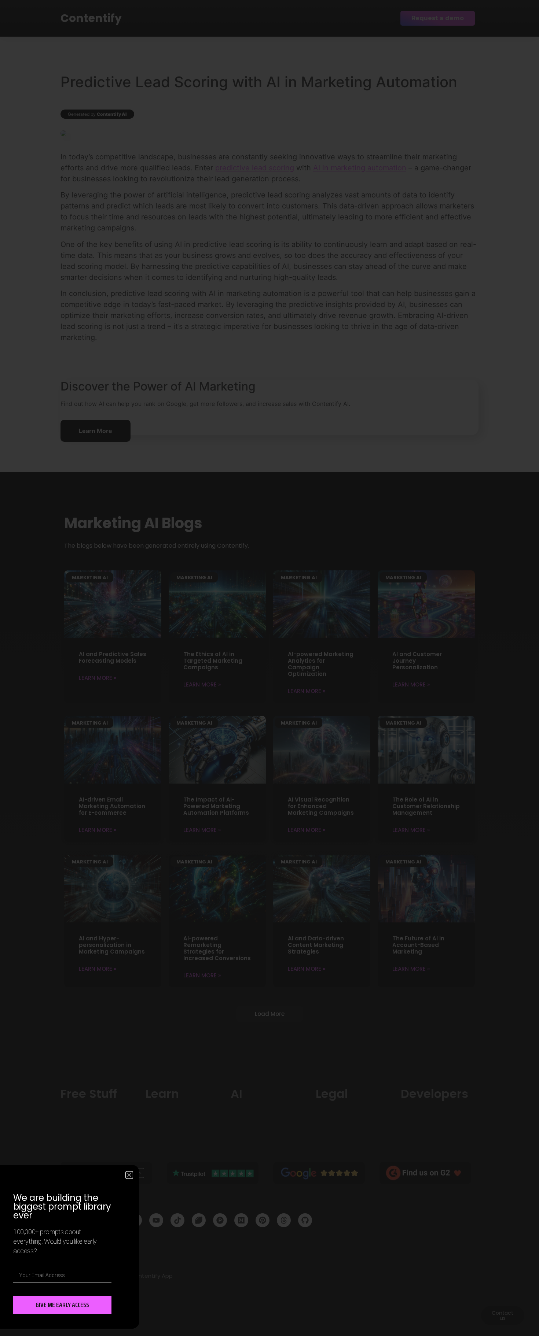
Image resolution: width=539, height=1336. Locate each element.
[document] (269, 668)
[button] (129, 1175)
